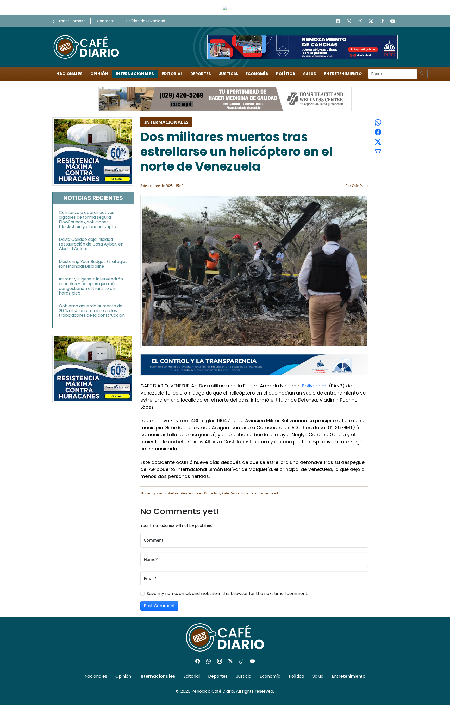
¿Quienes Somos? (68, 20)
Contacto (106, 20)
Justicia (228, 73)
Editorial (172, 73)
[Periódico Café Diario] (86, 46)
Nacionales (69, 73)
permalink (271, 493)
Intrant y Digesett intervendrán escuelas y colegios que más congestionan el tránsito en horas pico (91, 286)
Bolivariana (315, 386)
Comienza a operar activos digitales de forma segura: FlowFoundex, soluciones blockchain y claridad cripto (87, 220)
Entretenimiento (343, 73)
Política (285, 73)
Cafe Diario (360, 185)
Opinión (99, 73)
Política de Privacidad (145, 20)
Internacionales (135, 73)
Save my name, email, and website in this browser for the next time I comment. (227, 593)
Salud (309, 73)
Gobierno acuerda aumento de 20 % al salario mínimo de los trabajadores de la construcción (92, 310)
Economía (257, 73)
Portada (210, 493)
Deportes (200, 73)
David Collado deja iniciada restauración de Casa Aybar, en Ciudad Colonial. (91, 244)
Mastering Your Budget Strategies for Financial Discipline (93, 264)
